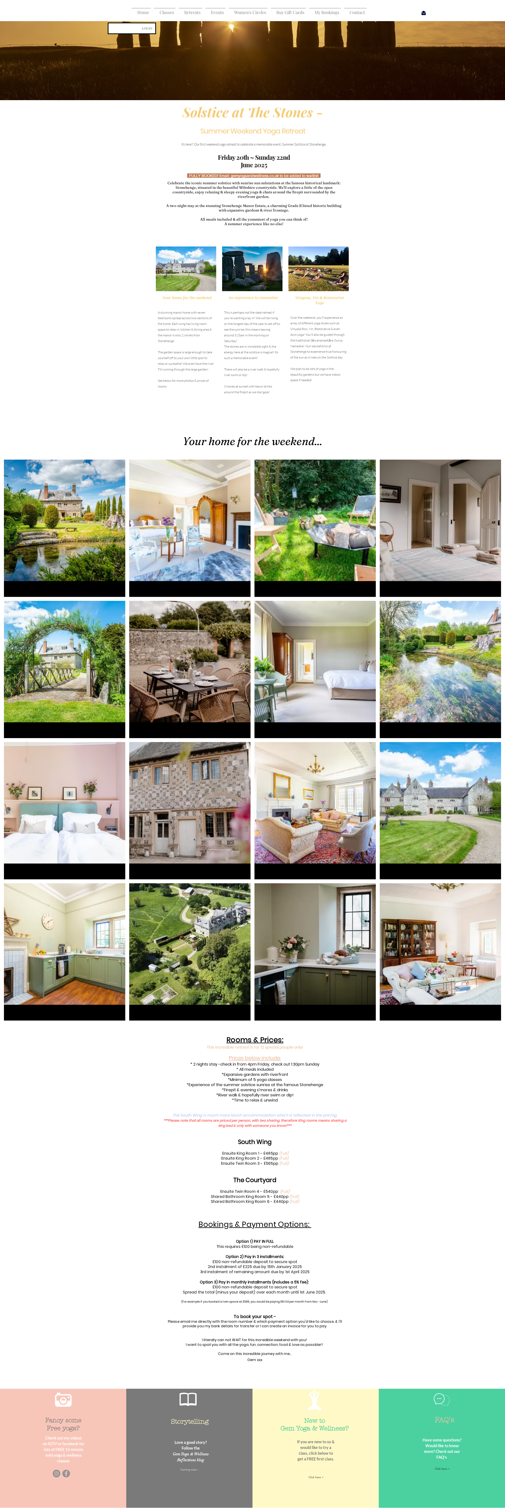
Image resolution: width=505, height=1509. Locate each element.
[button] (164, 10)
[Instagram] (56, 1473)
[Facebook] (66, 1473)
